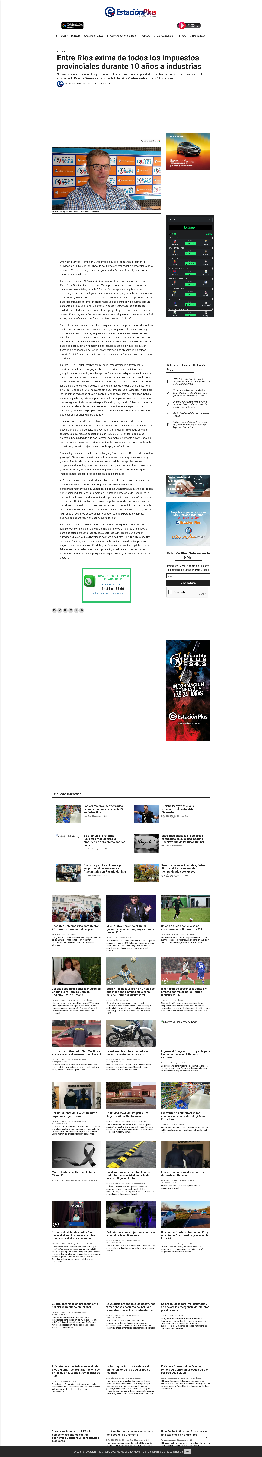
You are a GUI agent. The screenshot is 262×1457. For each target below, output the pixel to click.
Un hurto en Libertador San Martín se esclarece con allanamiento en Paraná (76, 1053)
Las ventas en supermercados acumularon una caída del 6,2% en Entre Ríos (103, 809)
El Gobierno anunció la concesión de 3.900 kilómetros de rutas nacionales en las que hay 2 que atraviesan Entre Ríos (76, 1371)
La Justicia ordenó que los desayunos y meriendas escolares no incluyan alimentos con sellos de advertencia (130, 1307)
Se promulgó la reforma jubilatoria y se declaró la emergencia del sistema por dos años (104, 840)
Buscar (182, 36)
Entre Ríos (62, 51)
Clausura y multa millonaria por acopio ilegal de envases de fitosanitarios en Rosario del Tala (105, 868)
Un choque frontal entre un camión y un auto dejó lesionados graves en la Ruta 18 (184, 1235)
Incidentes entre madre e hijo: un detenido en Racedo (182, 1173)
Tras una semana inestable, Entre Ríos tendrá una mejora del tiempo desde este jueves (183, 868)
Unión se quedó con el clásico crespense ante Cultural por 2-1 (181, 927)
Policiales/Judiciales (78, 1059)
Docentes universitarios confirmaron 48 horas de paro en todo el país (75, 927)
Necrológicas (75, 1180)
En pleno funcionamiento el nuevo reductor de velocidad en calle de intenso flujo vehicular (128, 1175)
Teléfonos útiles (94, 36)
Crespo (64, 36)
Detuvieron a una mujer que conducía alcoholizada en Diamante (130, 1234)
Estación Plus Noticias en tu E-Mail (188, 555)
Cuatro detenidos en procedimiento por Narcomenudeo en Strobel (75, 1305)
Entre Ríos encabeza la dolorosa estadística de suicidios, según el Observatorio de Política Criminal (182, 839)
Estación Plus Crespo (77, 83)
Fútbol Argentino (164, 36)
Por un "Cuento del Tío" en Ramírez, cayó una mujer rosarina (75, 1114)
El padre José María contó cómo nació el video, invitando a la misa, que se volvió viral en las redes (74, 1235)
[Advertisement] (131, 109)
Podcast (145, 36)
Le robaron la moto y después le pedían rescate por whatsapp (127, 1053)
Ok (187, 1451)
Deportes (109, 1000)
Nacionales (56, 934)
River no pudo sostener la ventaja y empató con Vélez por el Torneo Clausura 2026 (184, 992)
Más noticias (198, 36)
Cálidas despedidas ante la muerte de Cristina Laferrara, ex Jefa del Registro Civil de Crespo (76, 992)
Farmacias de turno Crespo (122, 36)
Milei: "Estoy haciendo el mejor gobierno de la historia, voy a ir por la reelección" (130, 929)
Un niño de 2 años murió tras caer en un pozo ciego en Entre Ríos (184, 1433)
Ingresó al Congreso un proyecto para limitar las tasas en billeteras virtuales (185, 1054)
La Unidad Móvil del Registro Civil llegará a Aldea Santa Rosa (127, 1114)
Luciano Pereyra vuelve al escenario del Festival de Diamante (178, 809)
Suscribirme (188, 582)
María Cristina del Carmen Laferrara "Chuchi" (75, 1173)
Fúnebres (75, 36)
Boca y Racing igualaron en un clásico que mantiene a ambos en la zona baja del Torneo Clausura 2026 (130, 992)
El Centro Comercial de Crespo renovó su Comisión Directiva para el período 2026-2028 (184, 1369)
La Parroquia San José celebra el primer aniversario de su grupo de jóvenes (128, 1369)
